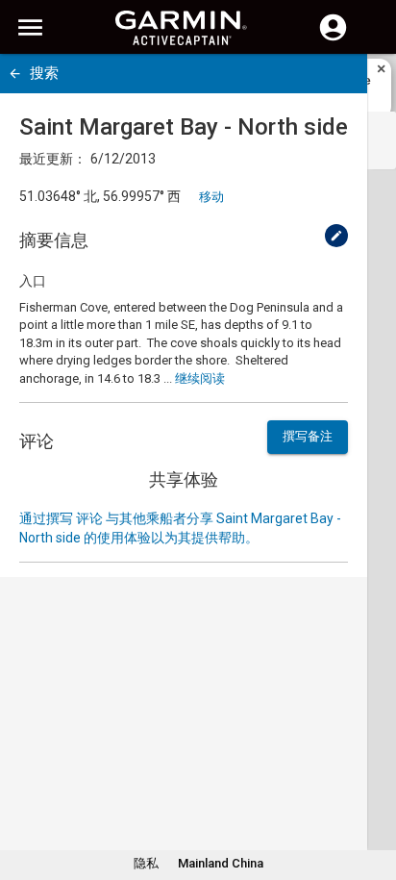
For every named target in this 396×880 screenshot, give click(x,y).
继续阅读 (200, 378)
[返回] (15, 73)
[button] (372, 792)
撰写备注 (308, 436)
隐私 (146, 863)
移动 (211, 196)
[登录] (333, 38)
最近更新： (53, 158)
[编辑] (336, 235)
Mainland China (220, 863)
